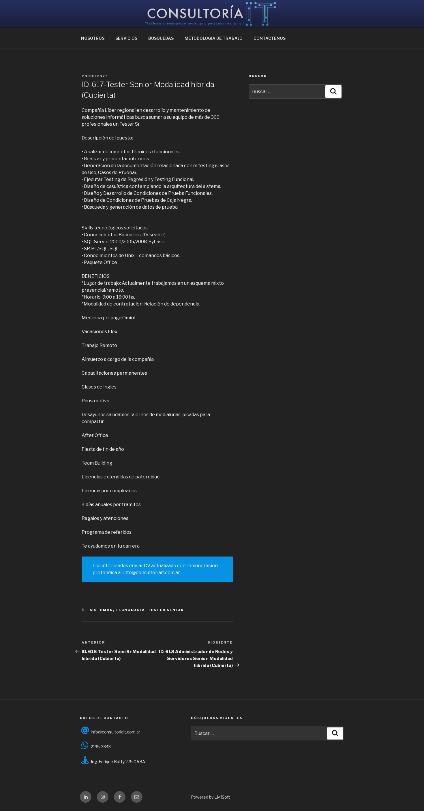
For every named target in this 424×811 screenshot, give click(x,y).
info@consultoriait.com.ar (115, 731)
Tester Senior (166, 610)
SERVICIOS (126, 38)
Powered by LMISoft (210, 797)
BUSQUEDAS (161, 38)
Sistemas (101, 610)
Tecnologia (130, 610)
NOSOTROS (92, 38)
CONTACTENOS (270, 38)
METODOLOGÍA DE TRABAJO (214, 38)
